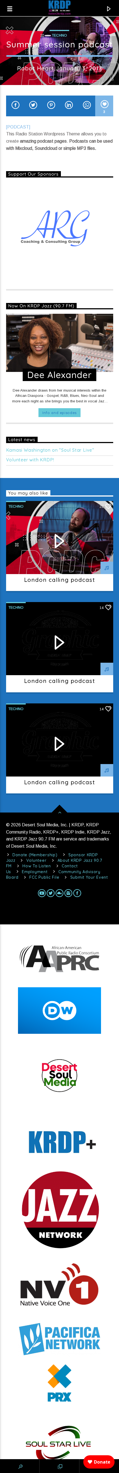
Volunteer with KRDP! (30, 459)
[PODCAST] (18, 127)
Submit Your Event (89, 877)
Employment (34, 871)
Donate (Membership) (35, 854)
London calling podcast (59, 579)
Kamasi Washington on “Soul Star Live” (50, 450)
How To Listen (36, 865)
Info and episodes (59, 412)
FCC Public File (44, 877)
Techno (59, 35)
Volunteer (36, 860)
